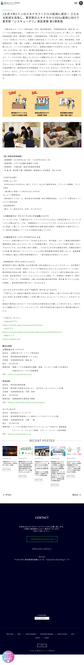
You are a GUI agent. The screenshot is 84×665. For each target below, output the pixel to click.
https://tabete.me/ (12, 339)
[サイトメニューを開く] (76, 3)
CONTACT (37, 638)
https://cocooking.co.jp (19, 434)
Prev (9, 494)
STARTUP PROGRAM (31, 634)
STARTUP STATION (62, 634)
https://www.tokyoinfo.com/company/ (26, 402)
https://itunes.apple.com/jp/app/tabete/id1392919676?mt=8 (32, 332)
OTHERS (46, 638)
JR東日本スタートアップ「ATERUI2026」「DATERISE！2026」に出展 (10, 463)
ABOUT (19, 634)
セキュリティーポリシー (42, 549)
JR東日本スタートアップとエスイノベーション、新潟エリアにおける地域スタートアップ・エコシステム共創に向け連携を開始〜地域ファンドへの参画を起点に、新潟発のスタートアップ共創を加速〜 (42, 468)
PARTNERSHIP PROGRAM (46, 634)
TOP (42, 645)
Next (75, 494)
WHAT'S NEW (6, 469)
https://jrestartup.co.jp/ (20, 374)
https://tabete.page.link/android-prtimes (23, 325)
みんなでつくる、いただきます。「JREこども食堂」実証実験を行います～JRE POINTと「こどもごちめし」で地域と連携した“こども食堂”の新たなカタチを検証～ (74, 467)
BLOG (72, 634)
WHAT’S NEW (10, 634)
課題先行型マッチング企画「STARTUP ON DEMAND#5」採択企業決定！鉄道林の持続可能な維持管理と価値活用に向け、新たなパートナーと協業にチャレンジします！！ (25, 467)
